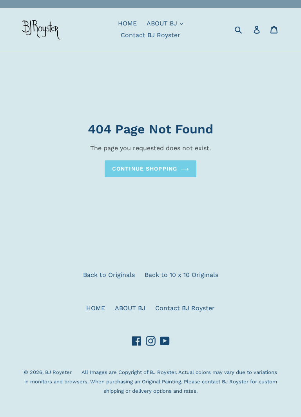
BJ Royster (58, 372)
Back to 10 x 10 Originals (181, 275)
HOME (127, 23)
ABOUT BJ (163, 23)
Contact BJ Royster (150, 35)
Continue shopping (144, 168)
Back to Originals (109, 275)
